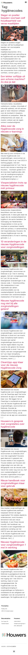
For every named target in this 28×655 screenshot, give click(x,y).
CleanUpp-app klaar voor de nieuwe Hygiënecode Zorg (12, 365)
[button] (25, 2)
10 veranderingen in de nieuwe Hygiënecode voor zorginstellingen (13, 244)
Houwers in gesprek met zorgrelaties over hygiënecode (12, 424)
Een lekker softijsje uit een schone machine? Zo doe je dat (13, 79)
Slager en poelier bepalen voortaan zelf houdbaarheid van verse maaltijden (13, 19)
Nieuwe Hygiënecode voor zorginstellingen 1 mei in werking (13, 545)
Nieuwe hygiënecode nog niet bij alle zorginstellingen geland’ (12, 304)
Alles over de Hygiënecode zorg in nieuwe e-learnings (12, 129)
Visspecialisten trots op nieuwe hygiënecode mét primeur (14, 185)
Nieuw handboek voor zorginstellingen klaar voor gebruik (13, 483)
